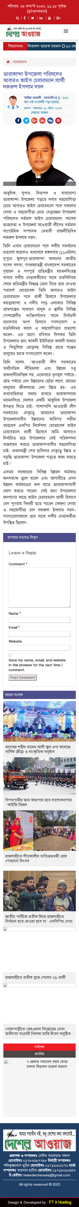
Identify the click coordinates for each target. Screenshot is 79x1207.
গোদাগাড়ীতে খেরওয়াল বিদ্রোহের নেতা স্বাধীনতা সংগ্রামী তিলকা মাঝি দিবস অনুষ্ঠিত (38, 1031)
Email (14, 627)
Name (15, 613)
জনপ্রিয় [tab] (39, 1054)
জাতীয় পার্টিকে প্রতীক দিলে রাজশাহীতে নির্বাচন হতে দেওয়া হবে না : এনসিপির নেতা (38, 919)
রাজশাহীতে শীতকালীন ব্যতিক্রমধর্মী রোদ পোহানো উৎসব (36, 858)
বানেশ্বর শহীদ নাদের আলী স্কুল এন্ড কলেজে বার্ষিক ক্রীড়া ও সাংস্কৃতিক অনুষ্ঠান (37, 749)
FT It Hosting (60, 1202)
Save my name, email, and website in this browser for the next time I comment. (37, 665)
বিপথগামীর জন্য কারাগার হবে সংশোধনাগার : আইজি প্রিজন (38, 802)
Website (15, 641)
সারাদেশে (20, 62)
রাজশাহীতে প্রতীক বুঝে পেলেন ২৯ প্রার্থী (35, 977)
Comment (18, 564)
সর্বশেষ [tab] (39, 1047)
